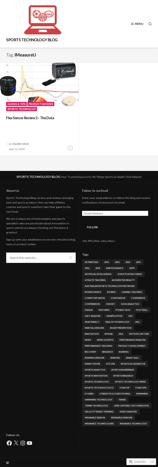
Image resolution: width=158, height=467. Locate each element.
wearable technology (133, 423)
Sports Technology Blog (32, 39)
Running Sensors (94, 357)
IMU (137, 322)
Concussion (118, 298)
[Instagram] (23, 443)
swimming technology (98, 399)
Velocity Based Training (99, 411)
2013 (117, 262)
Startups (140, 387)
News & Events (105, 340)
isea (121, 334)
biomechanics (93, 292)
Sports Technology (22, 109)
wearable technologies (99, 423)
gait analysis (92, 316)
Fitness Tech (123, 310)
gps (130, 316)
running (124, 351)
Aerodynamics (114, 268)
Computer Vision (95, 298)
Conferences (92, 304)
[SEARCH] (149, 24)
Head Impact (92, 322)
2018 (97, 268)
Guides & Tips (17, 104)
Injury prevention (120, 328)
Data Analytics (130, 304)
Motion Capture (139, 334)
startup (124, 387)
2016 (87, 268)
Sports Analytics (95, 369)
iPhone (109, 334)
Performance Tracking (98, 346)
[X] (16, 443)
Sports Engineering (122, 369)
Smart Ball (132, 357)
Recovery (90, 351)
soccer (110, 363)
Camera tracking (132, 292)
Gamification (114, 316)
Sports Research (123, 375)
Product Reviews (41, 104)
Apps (132, 268)
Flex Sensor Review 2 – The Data (30, 118)
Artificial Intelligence (98, 274)
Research (107, 351)
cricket (110, 304)
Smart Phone (92, 363)
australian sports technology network (109, 286)
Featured (104, 310)
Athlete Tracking (95, 280)
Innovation (92, 334)
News (88, 340)
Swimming (142, 393)
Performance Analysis (132, 340)
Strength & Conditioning (115, 393)
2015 (138, 262)
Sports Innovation (96, 375)
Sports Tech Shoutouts (99, 387)
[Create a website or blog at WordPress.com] (79, 462)
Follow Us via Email (95, 190)
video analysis (128, 411)
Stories (89, 393)
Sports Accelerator (133, 363)
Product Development (132, 346)
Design (89, 310)
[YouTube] (29, 443)
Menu (139, 23)
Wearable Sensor (95, 417)
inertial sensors (94, 328)
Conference (138, 298)
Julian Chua (20, 143)
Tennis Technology (96, 405)
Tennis (122, 399)
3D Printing (91, 262)
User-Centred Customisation (131, 405)
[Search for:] (36, 258)
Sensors (115, 357)
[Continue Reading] (70, 148)
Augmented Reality (123, 280)
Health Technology (117, 322)
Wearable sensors (121, 417)
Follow (92, 227)
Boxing (111, 292)
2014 (127, 262)
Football (142, 310)
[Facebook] (9, 443)
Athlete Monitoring (130, 274)
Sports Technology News (130, 381)
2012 (106, 262)
